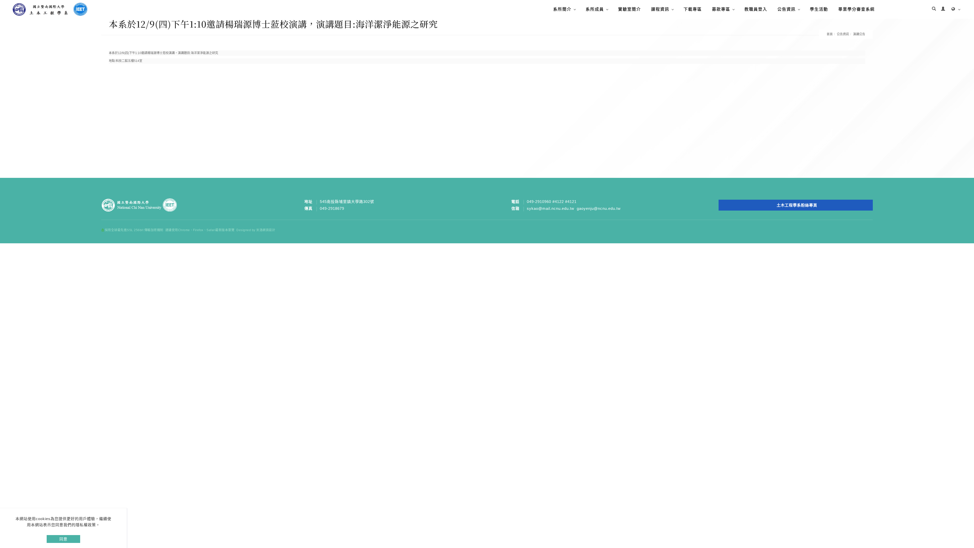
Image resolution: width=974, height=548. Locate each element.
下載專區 (693, 9)
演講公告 (859, 34)
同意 (63, 539)
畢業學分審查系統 (856, 9)
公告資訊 (786, 9)
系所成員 (595, 9)
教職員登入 (755, 9)
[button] (933, 9)
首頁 (830, 34)
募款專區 (721, 9)
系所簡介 (562, 9)
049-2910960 (539, 201)
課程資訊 (660, 9)
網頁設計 (269, 230)
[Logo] (49, 9)
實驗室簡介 (629, 9)
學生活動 (819, 9)
